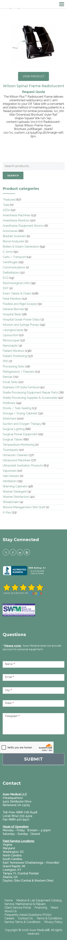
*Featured (9, 199)
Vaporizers (10, 470)
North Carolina (12, 855)
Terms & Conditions (49, 918)
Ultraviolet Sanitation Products (23, 465)
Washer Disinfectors (16, 496)
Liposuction (10, 335)
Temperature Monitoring (18, 444)
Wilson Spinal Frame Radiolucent (33, 86)
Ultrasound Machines (16, 460)
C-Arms (8, 251)
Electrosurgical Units (16, 283)
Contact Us (25, 918)
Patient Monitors (13, 351)
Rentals (8, 377)
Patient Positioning (15, 356)
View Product (33, 76)
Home (8, 900)
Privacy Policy (53, 922)
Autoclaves (10, 231)
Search (13, 175)
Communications (14, 267)
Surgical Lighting (14, 429)
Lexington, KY (12, 870)
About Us (10, 911)
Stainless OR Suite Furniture (21, 387)
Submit (33, 759)
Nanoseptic (10, 345)
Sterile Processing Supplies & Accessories (30, 397)
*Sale (6, 205)
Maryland (9, 848)
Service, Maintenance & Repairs (25, 904)
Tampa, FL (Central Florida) (21, 873)
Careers (9, 918)
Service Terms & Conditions (22, 922)
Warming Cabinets (15, 486)
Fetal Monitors (12, 298)
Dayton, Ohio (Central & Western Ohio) (28, 880)
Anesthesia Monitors (16, 220)
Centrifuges (10, 262)
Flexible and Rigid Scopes (20, 304)
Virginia (7, 844)
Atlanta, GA (10, 877)
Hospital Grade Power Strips (21, 319)
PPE (5, 361)
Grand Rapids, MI (14, 866)
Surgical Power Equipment (20, 434)
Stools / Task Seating (17, 408)
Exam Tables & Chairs (17, 293)
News (54, 907)
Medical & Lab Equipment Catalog (39, 900)
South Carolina (12, 859)
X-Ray (7, 512)
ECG (6, 278)
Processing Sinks (14, 366)
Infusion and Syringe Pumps (21, 324)
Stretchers (9, 418)
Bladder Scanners (14, 236)
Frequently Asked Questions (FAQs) (27, 914)
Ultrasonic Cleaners (15, 455)
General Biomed (13, 309)
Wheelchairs (11, 502)
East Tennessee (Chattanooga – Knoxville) (31, 862)
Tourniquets (10, 450)
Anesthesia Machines (16, 215)
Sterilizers (9, 403)
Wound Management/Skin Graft (24, 507)
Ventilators (10, 481)
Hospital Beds (12, 314)
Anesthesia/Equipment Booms (23, 225)
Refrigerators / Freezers (18, 371)
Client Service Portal (17, 907)
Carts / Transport (14, 257)
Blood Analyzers (13, 241)
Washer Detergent (15, 491)
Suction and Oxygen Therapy (22, 424)
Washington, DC (13, 852)
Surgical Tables (13, 439)
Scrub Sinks (10, 382)
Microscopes (11, 340)
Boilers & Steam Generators (21, 246)
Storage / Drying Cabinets (20, 413)
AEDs (6, 210)
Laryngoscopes (13, 330)
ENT (6, 288)
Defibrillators (11, 272)
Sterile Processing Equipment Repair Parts (30, 392)
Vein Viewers (11, 476)
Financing (40, 907)
